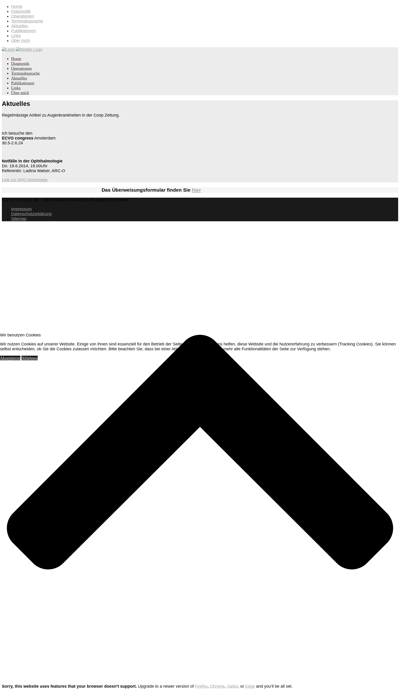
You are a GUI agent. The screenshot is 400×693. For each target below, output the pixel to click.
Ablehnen (30, 358)
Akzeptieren (10, 358)
